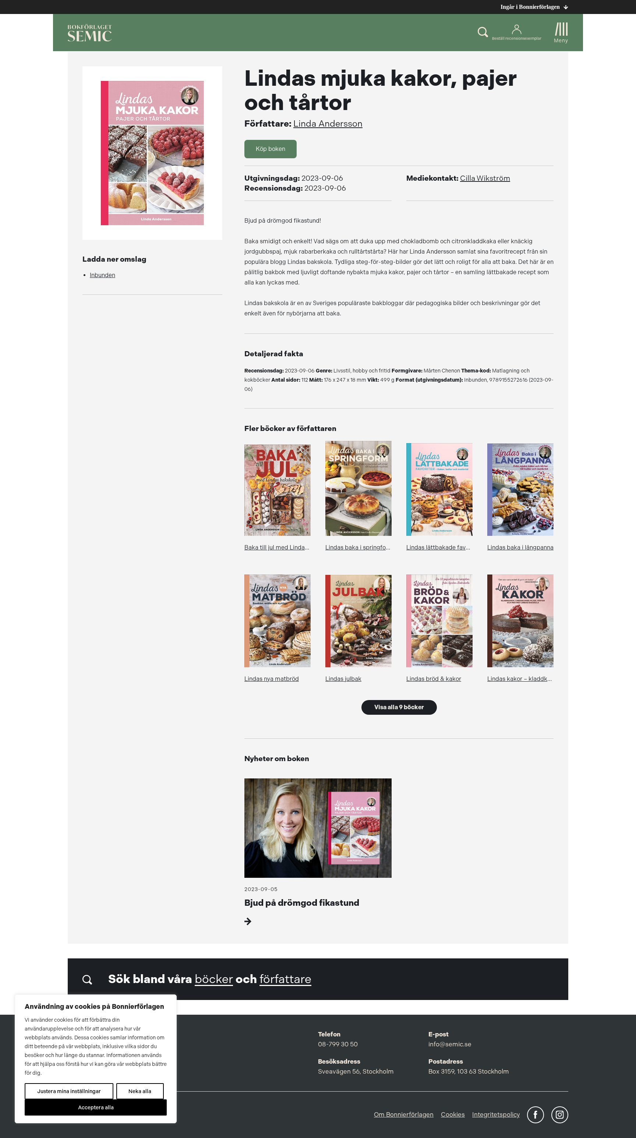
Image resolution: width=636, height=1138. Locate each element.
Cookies (453, 1114)
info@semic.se (449, 1044)
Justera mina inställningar (69, 1091)
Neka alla (139, 1091)
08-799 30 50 (338, 1044)
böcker (214, 979)
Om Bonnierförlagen (404, 1114)
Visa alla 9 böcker (399, 707)
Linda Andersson (328, 124)
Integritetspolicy (496, 1114)
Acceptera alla (96, 1107)
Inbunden (102, 275)
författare (285, 979)
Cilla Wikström (485, 178)
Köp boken (270, 148)
